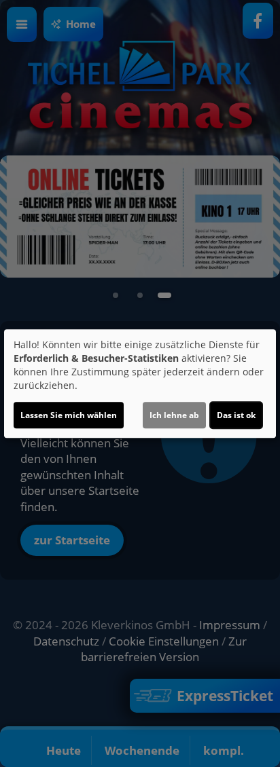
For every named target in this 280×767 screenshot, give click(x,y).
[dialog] (140, 383)
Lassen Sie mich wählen (68, 415)
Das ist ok (236, 415)
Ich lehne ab (174, 415)
